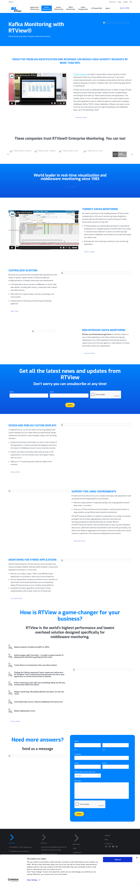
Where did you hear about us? (85, 772)
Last (103, 750)
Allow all (118, 859)
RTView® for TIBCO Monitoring (20, 847)
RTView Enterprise (80, 74)
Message (77, 781)
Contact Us (108, 843)
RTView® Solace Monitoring (19, 851)
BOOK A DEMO (89, 252)
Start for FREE (124, 8)
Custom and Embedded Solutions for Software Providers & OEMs (54, 848)
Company (77, 754)
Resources (76, 844)
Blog (74, 848)
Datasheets (77, 852)
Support (107, 835)
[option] (21, 154)
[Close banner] (137, 857)
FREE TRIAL (14, 311)
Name (12, 392)
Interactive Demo (81, 117)
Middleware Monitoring (49, 854)
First (76, 750)
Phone (76, 763)
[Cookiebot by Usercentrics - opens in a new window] (13, 880)
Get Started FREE (70, 187)
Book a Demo (15, 472)
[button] (8, 154)
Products (12, 843)
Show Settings (32, 880)
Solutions (44, 843)
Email (51, 392)
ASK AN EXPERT (89, 353)
